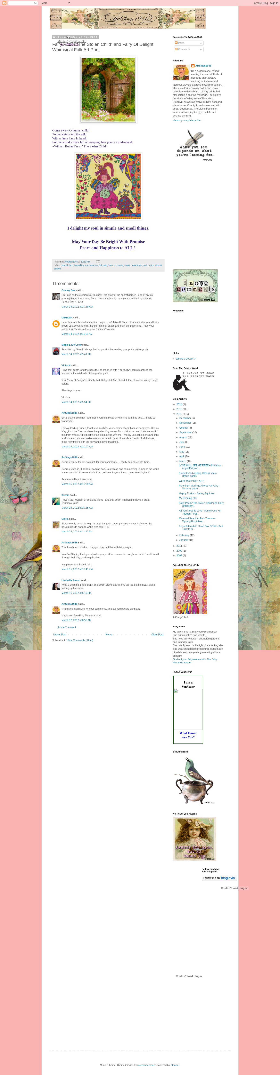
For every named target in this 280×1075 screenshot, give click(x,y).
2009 (179, 550)
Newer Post (59, 634)
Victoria (66, 365)
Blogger (175, 1065)
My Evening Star (188, 498)
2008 (179, 555)
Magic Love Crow (71, 344)
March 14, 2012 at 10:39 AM (77, 306)
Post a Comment (66, 627)
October (184, 427)
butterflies (79, 265)
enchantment (91, 265)
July (181, 442)
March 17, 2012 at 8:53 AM (76, 620)
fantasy (112, 265)
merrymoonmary (146, 1065)
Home (109, 634)
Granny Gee (68, 290)
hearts (120, 265)
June (182, 446)
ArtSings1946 (69, 413)
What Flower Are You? (188, 735)
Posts (181, 43)
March (183, 461)
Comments (184, 49)
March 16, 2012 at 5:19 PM (76, 593)
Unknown (66, 317)
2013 (179, 409)
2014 (179, 404)
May (182, 451)
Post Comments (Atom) (80, 640)
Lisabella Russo (70, 580)
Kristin (65, 495)
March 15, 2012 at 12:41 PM (77, 569)
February (184, 535)
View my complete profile (187, 120)
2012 (179, 414)
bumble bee (67, 265)
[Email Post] (97, 261)
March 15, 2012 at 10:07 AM (77, 446)
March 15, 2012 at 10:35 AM (77, 507)
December (185, 418)
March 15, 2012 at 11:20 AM (76, 531)
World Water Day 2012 (191, 481)
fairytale (103, 265)
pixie (145, 265)
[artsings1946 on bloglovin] (219, 880)
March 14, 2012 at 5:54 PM (76, 402)
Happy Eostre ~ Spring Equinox (196, 493)
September (185, 432)
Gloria (64, 518)
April (182, 456)
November (185, 422)
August (183, 437)
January (184, 540)
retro (151, 265)
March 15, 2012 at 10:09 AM (77, 484)
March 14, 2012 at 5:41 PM (76, 354)
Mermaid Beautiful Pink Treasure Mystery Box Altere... (197, 520)
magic (127, 265)
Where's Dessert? (186, 358)
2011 (179, 545)
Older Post (157, 634)
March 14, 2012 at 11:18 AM (76, 334)
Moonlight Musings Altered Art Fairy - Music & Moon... (199, 487)
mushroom (137, 265)
